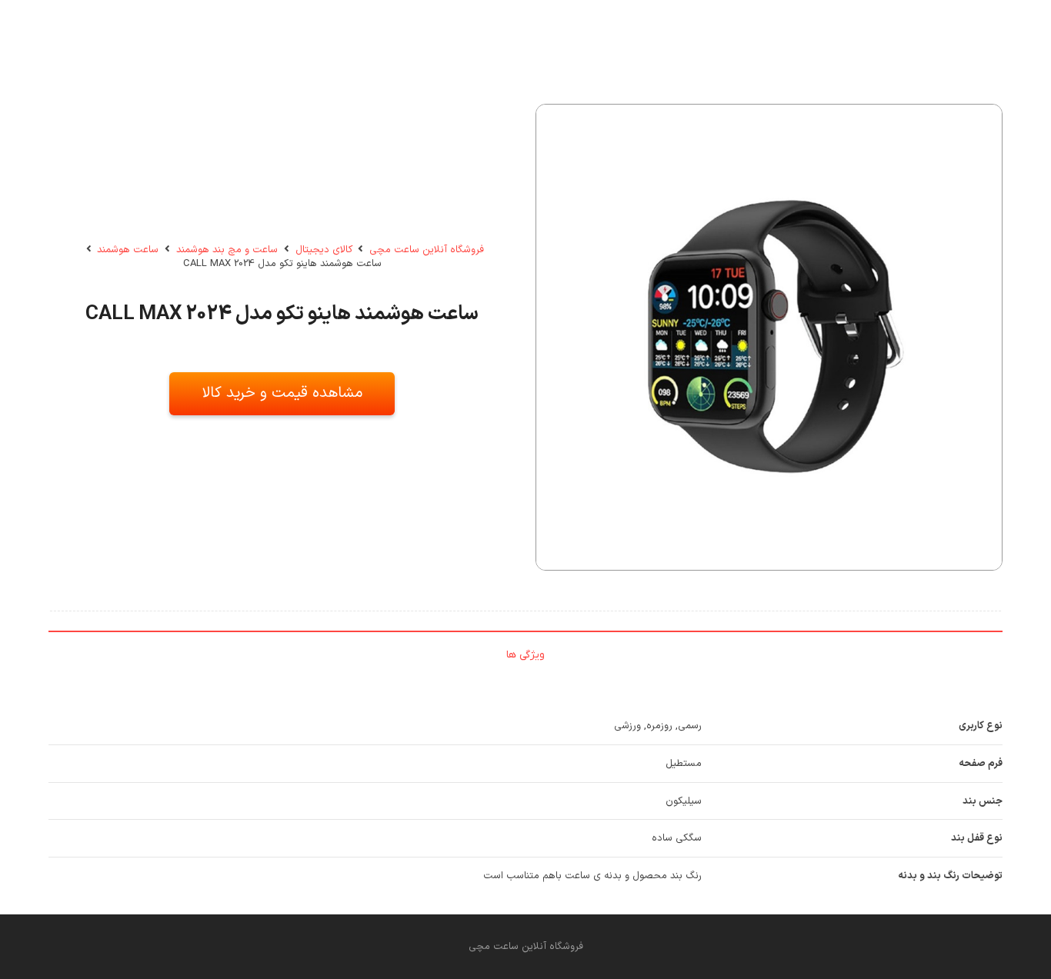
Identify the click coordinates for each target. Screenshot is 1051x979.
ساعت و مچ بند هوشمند (227, 250)
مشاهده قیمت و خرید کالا (282, 393)
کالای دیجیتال (323, 250)
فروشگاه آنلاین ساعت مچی (426, 250)
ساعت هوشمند (127, 250)
